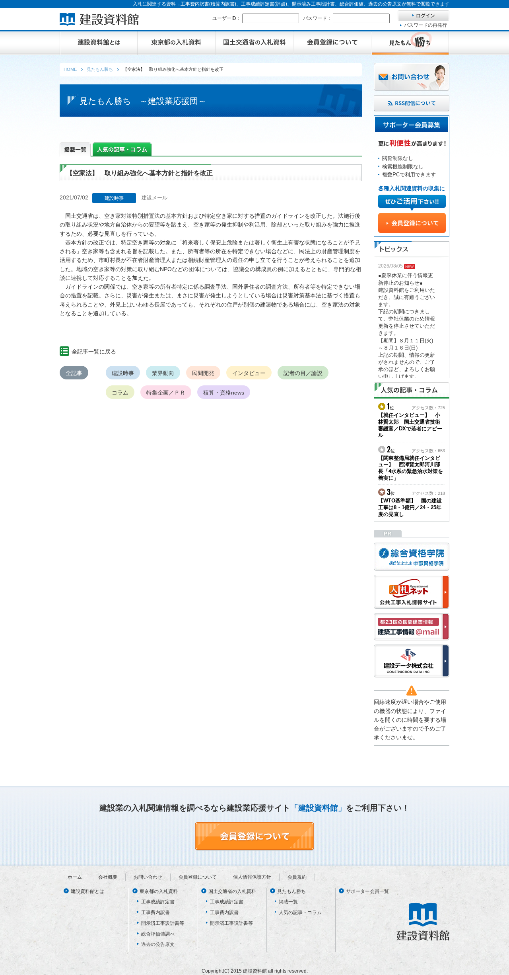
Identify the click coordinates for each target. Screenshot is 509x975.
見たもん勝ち (291, 891)
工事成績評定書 (158, 902)
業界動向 (163, 373)
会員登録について (198, 877)
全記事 (74, 373)
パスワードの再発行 (425, 25)
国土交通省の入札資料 (232, 891)
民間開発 (203, 373)
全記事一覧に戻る (94, 351)
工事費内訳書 (155, 912)
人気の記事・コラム (300, 912)
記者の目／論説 (303, 373)
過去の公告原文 (158, 944)
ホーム (75, 877)
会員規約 (297, 877)
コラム (120, 392)
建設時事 (123, 373)
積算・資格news (223, 392)
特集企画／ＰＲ (165, 392)
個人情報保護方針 (252, 877)
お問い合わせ (148, 877)
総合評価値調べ (158, 934)
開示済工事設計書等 (162, 923)
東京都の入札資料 (159, 891)
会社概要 (107, 877)
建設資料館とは (87, 891)
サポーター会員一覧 (367, 891)
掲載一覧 (288, 902)
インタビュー (249, 373)
